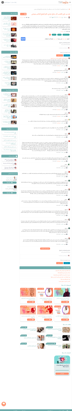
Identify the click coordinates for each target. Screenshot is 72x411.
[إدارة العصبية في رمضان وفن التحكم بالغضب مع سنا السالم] (62, 292)
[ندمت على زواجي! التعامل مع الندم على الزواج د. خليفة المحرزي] (45, 292)
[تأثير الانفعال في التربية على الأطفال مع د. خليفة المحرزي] (62, 310)
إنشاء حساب (13, 2)
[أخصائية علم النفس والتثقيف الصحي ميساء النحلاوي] (69, 58)
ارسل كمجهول (60, 55)
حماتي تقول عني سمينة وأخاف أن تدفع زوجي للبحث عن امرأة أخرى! (45, 316)
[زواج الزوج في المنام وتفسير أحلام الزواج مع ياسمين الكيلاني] (28, 292)
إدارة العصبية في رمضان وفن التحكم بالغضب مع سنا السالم (63, 299)
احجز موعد (9, 182)
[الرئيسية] (69, 9)
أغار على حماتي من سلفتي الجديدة (64, 281)
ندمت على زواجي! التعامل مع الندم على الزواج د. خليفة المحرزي (46, 299)
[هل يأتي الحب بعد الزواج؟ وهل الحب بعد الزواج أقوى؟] (66, 338)
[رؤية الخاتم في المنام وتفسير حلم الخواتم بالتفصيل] (66, 330)
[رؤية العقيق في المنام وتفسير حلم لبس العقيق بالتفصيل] (40, 330)
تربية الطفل (56, 306)
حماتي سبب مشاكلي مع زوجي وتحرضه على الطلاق (28, 316)
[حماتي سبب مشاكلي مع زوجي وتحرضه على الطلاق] (28, 310)
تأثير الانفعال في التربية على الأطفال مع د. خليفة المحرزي (62, 316)
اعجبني (65, 65)
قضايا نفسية (56, 288)
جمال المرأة (22, 335)
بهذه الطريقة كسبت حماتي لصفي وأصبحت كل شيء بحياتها (60, 277)
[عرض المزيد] (50, 35)
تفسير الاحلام (22, 288)
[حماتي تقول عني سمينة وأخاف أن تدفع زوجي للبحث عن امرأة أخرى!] (45, 310)
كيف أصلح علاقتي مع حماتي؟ (65, 279)
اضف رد (62, 65)
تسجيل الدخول (7, 2)
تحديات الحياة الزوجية (64, 9)
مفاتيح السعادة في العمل (50, 343)
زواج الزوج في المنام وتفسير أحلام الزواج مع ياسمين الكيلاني (28, 299)
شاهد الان (64, 302)
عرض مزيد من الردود (45, 248)
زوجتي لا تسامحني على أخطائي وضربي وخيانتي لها (62, 275)
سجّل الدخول (67, 55)
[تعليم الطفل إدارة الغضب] (40, 346)
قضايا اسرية (57, 9)
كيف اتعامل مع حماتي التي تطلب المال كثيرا (63, 270)
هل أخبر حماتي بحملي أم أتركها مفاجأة (64, 273)
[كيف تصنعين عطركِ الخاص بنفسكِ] (40, 338)
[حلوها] (70, 2)
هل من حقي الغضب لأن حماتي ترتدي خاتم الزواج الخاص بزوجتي (44, 9)
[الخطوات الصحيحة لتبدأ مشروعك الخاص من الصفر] (66, 346)
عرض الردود (58, 65)
